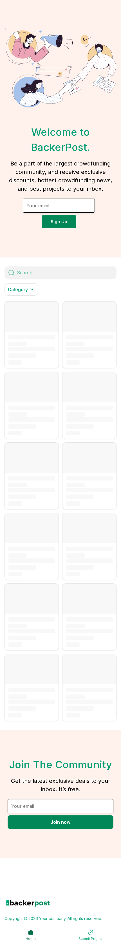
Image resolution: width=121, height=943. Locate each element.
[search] (66, 272)
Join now (60, 822)
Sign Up (59, 221)
